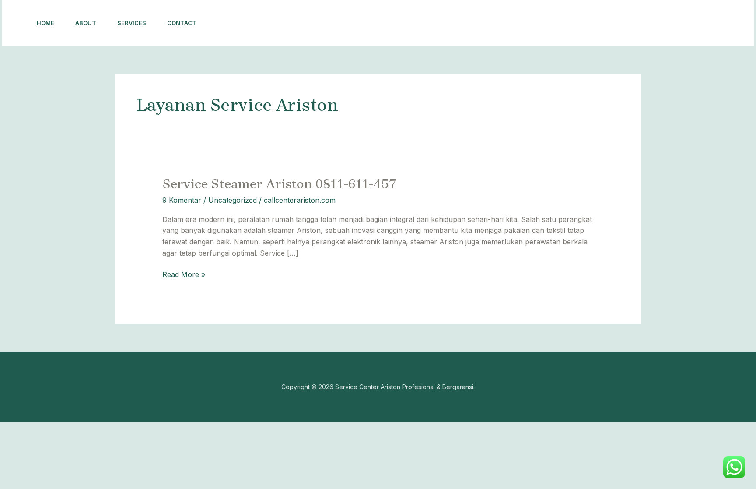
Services (131, 22)
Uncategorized (232, 200)
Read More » (183, 274)
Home (45, 22)
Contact (181, 22)
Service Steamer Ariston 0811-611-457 (279, 184)
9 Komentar (181, 200)
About (85, 22)
